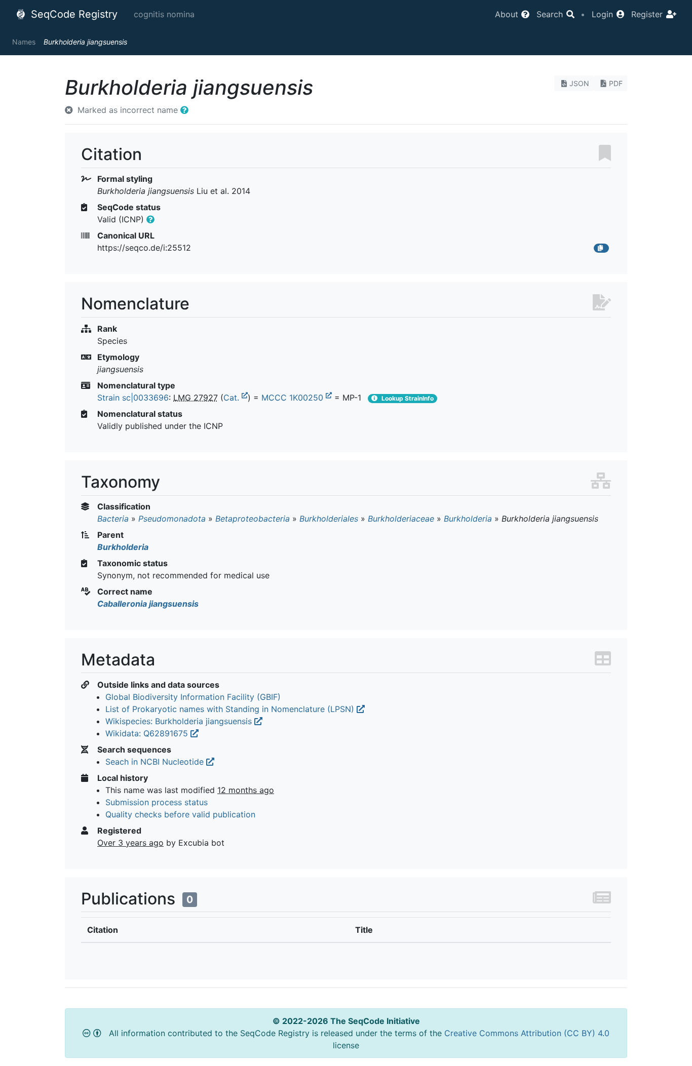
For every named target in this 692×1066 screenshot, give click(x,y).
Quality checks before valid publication (180, 814)
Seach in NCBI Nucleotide (155, 762)
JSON (579, 83)
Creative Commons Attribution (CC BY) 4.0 (526, 1033)
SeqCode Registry (73, 14)
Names (23, 41)
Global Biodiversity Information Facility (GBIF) (193, 697)
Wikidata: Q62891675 (147, 733)
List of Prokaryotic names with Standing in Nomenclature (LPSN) (231, 709)
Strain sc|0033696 (133, 397)
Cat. (232, 397)
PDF (616, 83)
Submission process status (156, 802)
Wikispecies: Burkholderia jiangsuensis (179, 721)
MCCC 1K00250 (293, 397)
